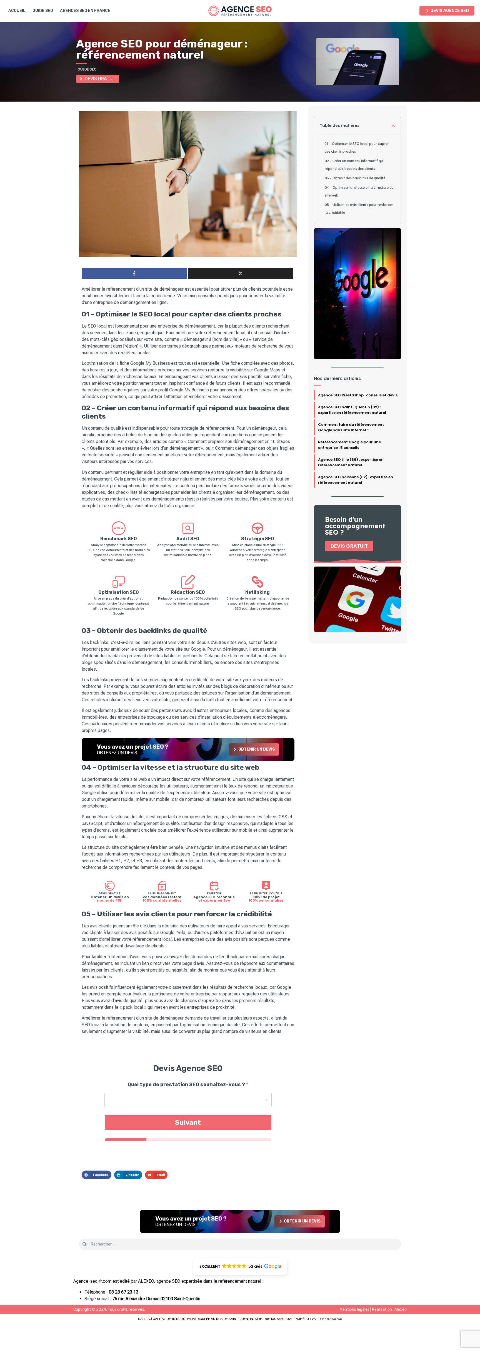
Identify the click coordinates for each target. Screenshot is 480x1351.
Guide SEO (42, 10)
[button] (96, 1175)
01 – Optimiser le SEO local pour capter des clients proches (356, 148)
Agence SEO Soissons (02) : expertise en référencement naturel (355, 479)
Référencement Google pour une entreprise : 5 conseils (349, 444)
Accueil (17, 10)
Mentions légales (354, 1309)
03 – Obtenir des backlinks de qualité (355, 178)
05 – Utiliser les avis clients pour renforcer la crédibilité (359, 209)
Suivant (188, 1122)
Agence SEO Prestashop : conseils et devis (358, 395)
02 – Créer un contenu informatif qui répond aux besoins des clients (354, 165)
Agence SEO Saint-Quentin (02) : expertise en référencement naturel (352, 409)
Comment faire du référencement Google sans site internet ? (351, 427)
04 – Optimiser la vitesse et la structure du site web (359, 191)
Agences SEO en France (85, 10)
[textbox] (186, 1100)
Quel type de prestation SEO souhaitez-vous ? (188, 1084)
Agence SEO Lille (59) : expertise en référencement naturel (351, 462)
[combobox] (188, 1100)
